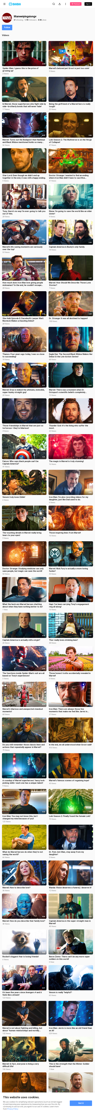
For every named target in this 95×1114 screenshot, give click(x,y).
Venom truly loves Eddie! (13, 497)
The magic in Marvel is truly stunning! (66, 461)
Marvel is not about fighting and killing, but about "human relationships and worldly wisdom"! (22, 1029)
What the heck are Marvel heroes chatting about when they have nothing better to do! (22, 605)
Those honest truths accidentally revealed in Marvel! (70, 674)
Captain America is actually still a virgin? (21, 640)
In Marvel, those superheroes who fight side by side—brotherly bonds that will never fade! (24, 105)
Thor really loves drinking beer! (63, 640)
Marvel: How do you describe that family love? (23, 921)
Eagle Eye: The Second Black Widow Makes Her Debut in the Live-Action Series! (71, 355)
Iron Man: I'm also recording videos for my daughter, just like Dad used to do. (68, 498)
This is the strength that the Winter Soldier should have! (69, 1065)
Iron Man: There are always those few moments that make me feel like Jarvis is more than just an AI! (68, 710)
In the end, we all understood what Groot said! (70, 745)
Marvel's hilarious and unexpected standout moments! (22, 710)
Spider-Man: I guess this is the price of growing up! (20, 69)
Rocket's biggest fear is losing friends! (20, 956)
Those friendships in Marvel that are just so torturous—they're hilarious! (22, 426)
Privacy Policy (12, 1109)
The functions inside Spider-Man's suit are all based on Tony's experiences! (23, 674)
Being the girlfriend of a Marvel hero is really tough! (69, 105)
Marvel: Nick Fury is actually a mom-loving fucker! (68, 569)
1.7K (26, 20)
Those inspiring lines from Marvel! (65, 533)
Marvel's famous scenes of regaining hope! (69, 780)
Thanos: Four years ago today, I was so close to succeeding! (23, 355)
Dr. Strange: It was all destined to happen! (68, 318)
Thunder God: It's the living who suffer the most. (68, 426)
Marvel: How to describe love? (16, 887)
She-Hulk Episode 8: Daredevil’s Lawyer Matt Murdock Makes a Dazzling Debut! (23, 319)
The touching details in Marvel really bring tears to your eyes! (21, 534)
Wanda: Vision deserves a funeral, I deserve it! (70, 887)
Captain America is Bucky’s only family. (67, 247)
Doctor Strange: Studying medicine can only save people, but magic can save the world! (23, 569)
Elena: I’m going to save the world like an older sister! (70, 212)
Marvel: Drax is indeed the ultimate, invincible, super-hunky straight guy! (23, 391)
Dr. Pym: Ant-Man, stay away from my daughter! (66, 853)
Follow (7, 27)
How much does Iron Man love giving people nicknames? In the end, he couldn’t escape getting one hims (22, 284)
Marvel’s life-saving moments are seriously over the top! (22, 248)
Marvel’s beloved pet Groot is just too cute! (69, 68)
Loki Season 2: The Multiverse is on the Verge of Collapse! (70, 141)
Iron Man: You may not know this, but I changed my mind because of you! (20, 817)
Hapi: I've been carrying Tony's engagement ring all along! (69, 605)
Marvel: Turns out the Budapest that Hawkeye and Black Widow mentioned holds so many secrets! (23, 141)
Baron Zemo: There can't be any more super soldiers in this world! (69, 957)
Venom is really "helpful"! (60, 992)
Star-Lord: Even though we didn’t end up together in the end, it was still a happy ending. (24, 176)
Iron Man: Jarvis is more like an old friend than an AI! (70, 1029)
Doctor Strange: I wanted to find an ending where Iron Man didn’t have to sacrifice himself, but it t (69, 176)
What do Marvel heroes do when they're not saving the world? (22, 853)
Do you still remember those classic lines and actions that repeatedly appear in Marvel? (23, 746)
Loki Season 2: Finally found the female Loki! (69, 816)
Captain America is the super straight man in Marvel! (70, 922)
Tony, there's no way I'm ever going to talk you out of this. (23, 212)
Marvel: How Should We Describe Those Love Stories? (70, 284)
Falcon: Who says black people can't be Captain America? (20, 462)
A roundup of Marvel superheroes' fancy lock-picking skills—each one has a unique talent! (23, 781)
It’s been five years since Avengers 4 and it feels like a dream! (22, 993)
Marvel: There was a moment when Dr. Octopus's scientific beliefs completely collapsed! (67, 391)
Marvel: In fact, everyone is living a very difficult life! (20, 1065)
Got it (81, 1103)
